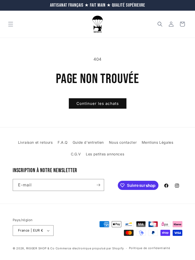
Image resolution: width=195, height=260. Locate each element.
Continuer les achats (97, 103)
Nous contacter (123, 142)
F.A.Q (63, 142)
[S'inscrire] (98, 185)
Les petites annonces (105, 154)
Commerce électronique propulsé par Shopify (90, 248)
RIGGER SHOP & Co (40, 248)
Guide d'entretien (88, 142)
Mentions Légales (157, 142)
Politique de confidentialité (149, 248)
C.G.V (76, 154)
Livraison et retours (35, 142)
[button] (10, 24)
